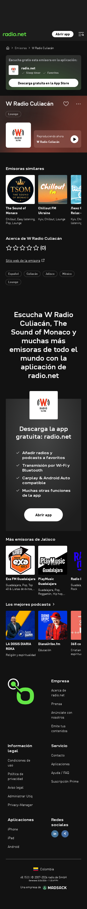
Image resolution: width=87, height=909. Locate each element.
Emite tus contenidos (59, 729)
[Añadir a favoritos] (66, 104)
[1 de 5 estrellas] (9, 248)
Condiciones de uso (19, 763)
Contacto (58, 755)
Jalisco (50, 274)
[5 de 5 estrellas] (36, 248)
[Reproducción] (74, 139)
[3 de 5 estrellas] (22, 248)
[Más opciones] (78, 104)
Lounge (13, 114)
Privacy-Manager (20, 805)
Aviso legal (15, 787)
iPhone (13, 829)
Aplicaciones (60, 764)
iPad (11, 838)
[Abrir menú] (81, 34)
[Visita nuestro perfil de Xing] (65, 833)
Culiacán (32, 274)
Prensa (56, 704)
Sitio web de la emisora (23, 260)
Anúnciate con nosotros (61, 715)
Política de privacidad (15, 776)
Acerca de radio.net (58, 693)
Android (13, 847)
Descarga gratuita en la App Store (43, 83)
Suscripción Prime (65, 781)
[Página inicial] (8, 48)
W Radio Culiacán (48, 142)
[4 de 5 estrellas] (29, 248)
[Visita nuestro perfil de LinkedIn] (55, 833)
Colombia (46, 869)
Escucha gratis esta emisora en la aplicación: (43, 60)
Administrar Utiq (20, 796)
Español (13, 274)
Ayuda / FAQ (60, 773)
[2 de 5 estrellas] (15, 248)
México (67, 274)
